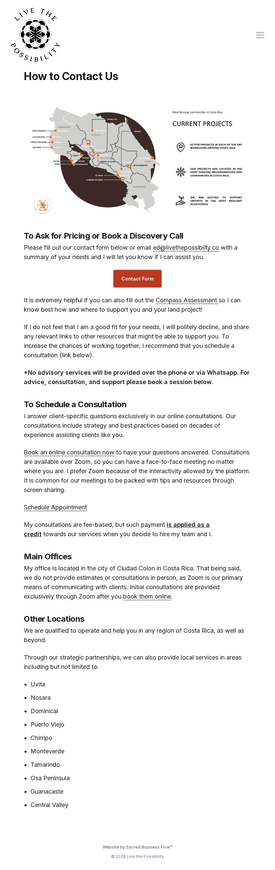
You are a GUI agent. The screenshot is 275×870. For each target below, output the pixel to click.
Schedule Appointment (55, 507)
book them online (147, 596)
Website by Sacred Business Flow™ (137, 847)
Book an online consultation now (69, 452)
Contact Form (137, 279)
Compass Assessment (187, 300)
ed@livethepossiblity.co (186, 247)
